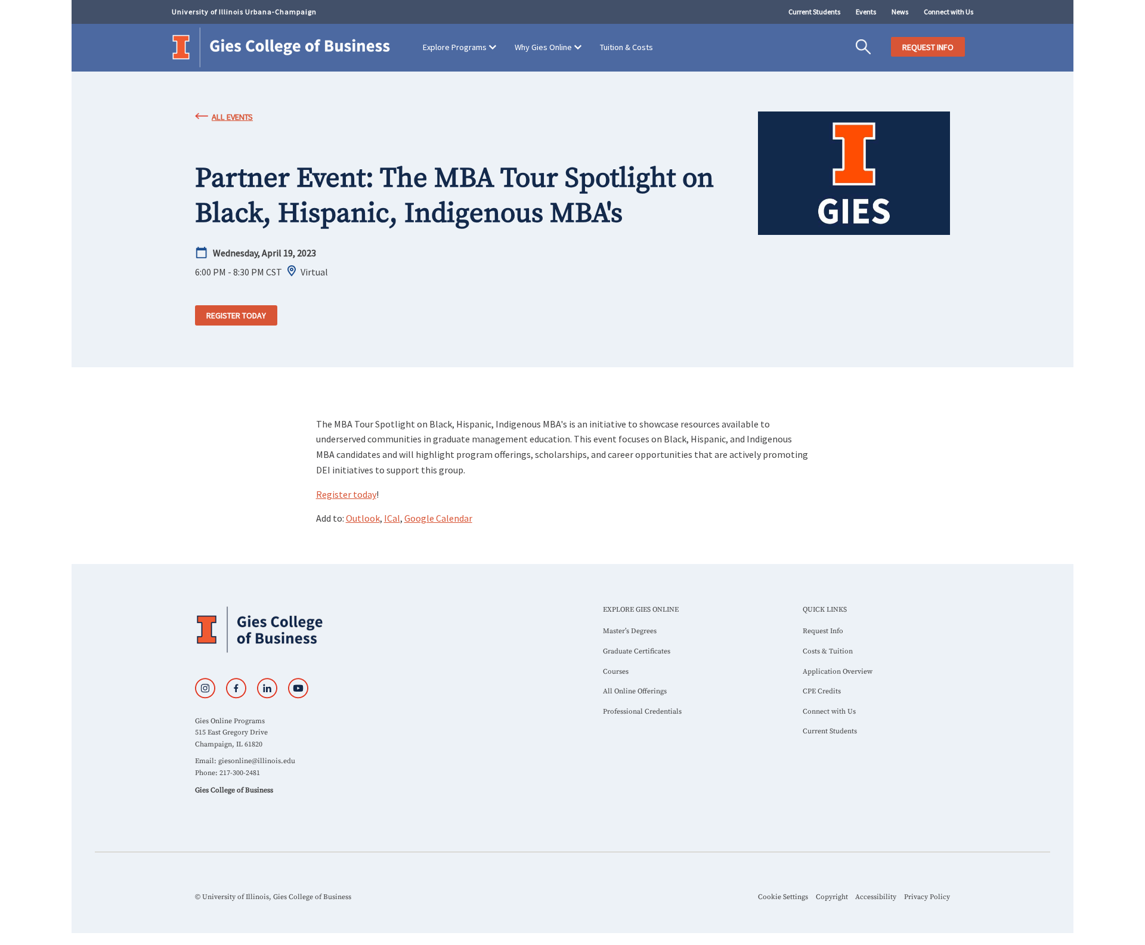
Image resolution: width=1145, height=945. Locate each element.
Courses (616, 671)
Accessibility (875, 897)
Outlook (363, 518)
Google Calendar (438, 518)
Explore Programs (455, 47)
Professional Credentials (642, 711)
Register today (236, 315)
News (900, 11)
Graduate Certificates (636, 651)
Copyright (832, 897)
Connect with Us (948, 11)
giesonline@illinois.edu (256, 761)
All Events (232, 116)
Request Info (823, 631)
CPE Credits (822, 691)
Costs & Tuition (828, 651)
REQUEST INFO (928, 47)
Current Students (814, 11)
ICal (392, 518)
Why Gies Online (543, 47)
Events (866, 11)
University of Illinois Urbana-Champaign (244, 11)
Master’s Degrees (630, 631)
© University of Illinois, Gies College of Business (273, 897)
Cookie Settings (783, 897)
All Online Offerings (635, 691)
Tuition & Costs (626, 47)
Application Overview (837, 671)
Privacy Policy (927, 897)
